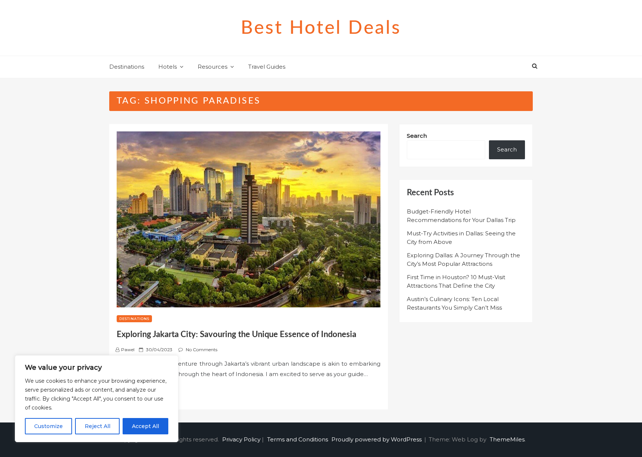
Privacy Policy (241, 439)
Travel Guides (266, 66)
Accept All (145, 426)
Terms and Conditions (297, 439)
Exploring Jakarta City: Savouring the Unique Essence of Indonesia (236, 334)
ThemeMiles (507, 439)
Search (417, 135)
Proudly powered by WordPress (377, 439)
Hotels (167, 66)
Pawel (127, 349)
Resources (212, 66)
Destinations (126, 66)
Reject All (97, 426)
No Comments (201, 349)
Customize (48, 426)
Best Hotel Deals (321, 28)
